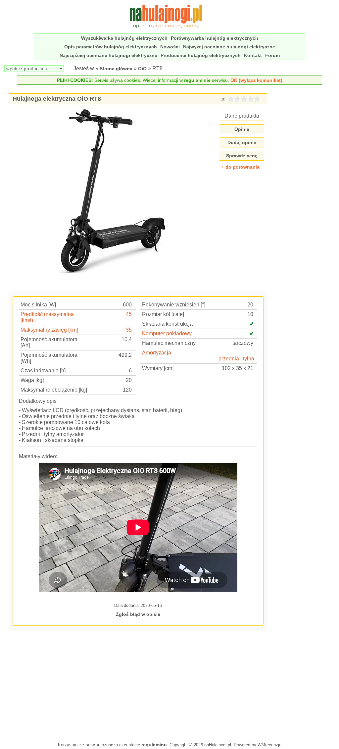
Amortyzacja (156, 352)
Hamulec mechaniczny (169, 343)
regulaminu (154, 744)
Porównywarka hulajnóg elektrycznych (214, 38)
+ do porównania (240, 167)
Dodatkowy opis (38, 401)
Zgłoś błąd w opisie (138, 614)
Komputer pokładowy (167, 333)
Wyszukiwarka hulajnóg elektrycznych (124, 38)
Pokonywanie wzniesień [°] (173, 304)
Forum (272, 55)
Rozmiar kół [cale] (163, 314)
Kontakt (253, 55)
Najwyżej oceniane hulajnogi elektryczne (229, 46)
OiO (142, 68)
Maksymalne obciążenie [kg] (54, 390)
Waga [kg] (32, 380)
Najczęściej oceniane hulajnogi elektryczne (108, 55)
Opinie (241, 129)
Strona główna (116, 68)
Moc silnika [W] (38, 304)
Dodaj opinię (241, 142)
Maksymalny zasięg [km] (49, 330)
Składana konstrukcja (167, 324)
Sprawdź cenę (242, 155)
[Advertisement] (138, 685)
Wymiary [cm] (157, 368)
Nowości (170, 46)
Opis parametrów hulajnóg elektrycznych (110, 46)
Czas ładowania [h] (43, 370)
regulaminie (197, 80)
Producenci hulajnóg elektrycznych (201, 55)
